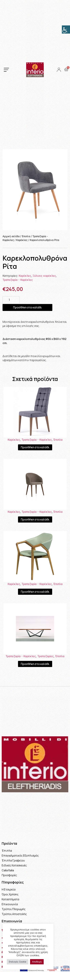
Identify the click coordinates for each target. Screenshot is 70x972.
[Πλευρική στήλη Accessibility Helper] (66, 29)
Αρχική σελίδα (11, 236)
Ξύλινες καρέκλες (44, 275)
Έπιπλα (26, 236)
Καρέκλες (22, 240)
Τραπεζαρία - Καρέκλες (18, 279)
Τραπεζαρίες (45, 656)
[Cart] (66, 69)
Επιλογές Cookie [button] (17, 961)
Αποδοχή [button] (37, 961)
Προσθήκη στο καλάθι (27, 307)
